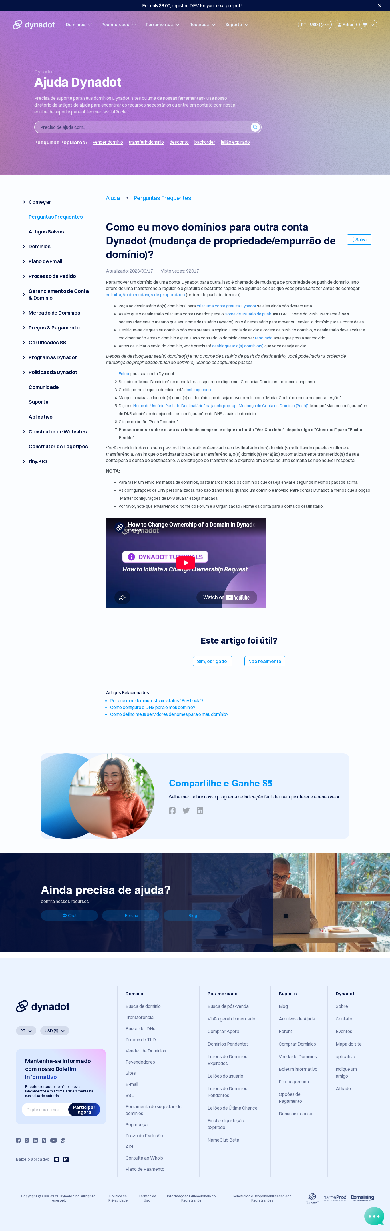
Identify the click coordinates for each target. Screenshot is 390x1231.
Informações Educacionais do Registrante (191, 1198)
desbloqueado (197, 389)
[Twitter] (44, 1140)
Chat (72, 915)
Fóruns (131, 915)
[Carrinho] (368, 24)
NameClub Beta (223, 1140)
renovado (264, 338)
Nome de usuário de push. (248, 314)
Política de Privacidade (118, 1198)
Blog (193, 915)
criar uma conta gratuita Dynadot (227, 306)
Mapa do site (349, 1044)
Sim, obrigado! (212, 661)
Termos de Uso (147, 1198)
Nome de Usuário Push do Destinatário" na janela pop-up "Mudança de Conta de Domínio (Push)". (221, 405)
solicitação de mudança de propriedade (146, 294)
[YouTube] (53, 1140)
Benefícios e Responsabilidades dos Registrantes (262, 1198)
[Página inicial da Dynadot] (34, 24)
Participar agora (84, 1109)
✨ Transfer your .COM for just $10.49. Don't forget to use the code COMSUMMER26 (192, 5)
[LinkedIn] (35, 1140)
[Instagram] (27, 1140)
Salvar (361, 239)
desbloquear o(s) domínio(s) (238, 346)
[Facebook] (18, 1140)
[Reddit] (63, 1140)
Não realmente (264, 661)
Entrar (124, 373)
